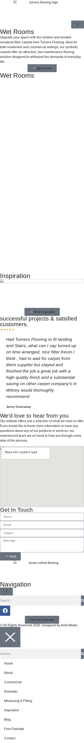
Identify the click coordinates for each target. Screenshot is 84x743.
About (8, 673)
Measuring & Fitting (18, 701)
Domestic (11, 691)
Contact (9, 738)
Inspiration (11, 710)
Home (8, 663)
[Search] (82, 600)
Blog (7, 719)
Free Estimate (14, 729)
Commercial (13, 682)
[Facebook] (5, 611)
